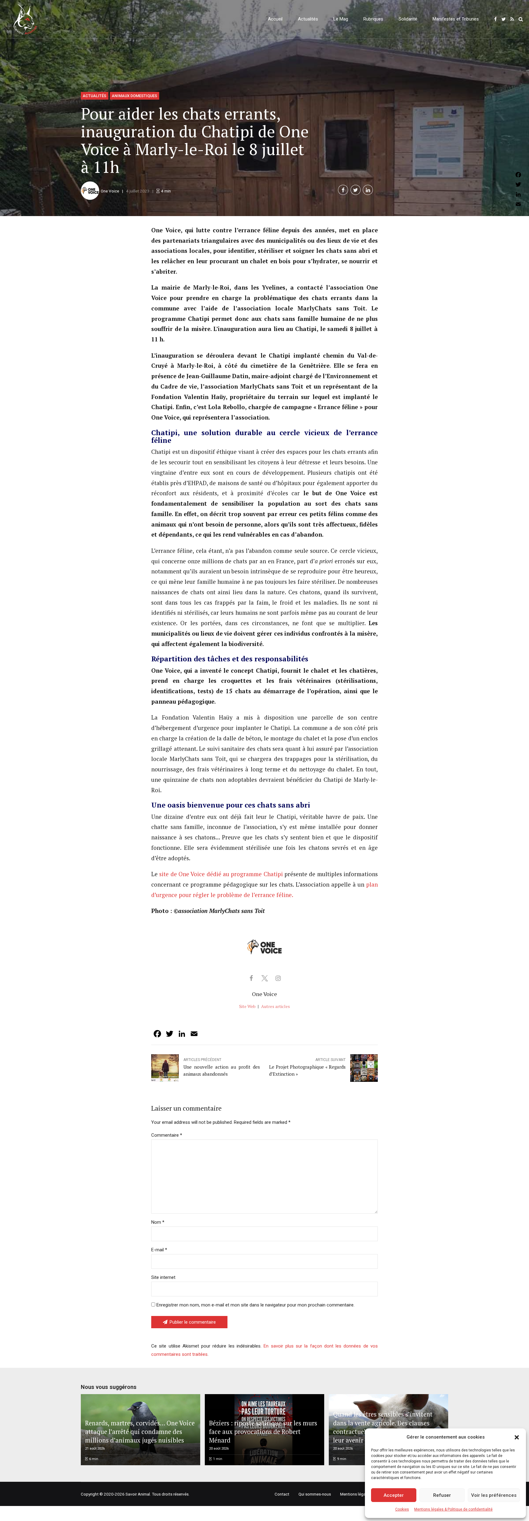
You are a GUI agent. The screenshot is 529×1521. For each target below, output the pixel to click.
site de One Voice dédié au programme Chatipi (221, 874)
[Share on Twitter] (356, 190)
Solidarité (408, 19)
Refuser (442, 1495)
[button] (517, 1437)
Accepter (394, 1495)
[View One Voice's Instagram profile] (278, 978)
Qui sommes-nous (314, 1494)
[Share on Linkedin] (368, 190)
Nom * (157, 1222)
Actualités (308, 19)
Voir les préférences (493, 1495)
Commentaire (166, 1135)
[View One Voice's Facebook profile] (251, 978)
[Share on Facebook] (343, 190)
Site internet (163, 1277)
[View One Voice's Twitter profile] (264, 978)
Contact (282, 1494)
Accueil (275, 19)
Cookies (402, 1509)
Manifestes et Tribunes (456, 19)
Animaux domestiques (134, 95)
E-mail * (159, 1250)
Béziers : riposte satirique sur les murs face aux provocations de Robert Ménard (263, 1432)
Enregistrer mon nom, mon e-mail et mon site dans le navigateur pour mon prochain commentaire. (255, 1305)
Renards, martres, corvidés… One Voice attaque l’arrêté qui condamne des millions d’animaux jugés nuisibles (140, 1432)
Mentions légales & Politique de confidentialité (453, 1509)
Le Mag (340, 19)
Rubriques (373, 19)
